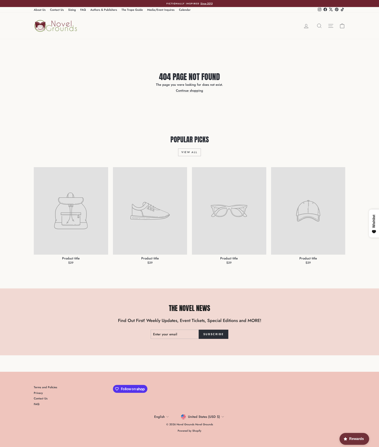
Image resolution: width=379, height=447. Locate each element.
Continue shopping (189, 90)
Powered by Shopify (189, 431)
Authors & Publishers (103, 10)
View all (189, 152)
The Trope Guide (132, 10)
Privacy (38, 393)
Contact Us (57, 10)
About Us (40, 10)
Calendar (185, 10)
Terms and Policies (45, 387)
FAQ (83, 10)
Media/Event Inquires (161, 10)
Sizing (72, 10)
